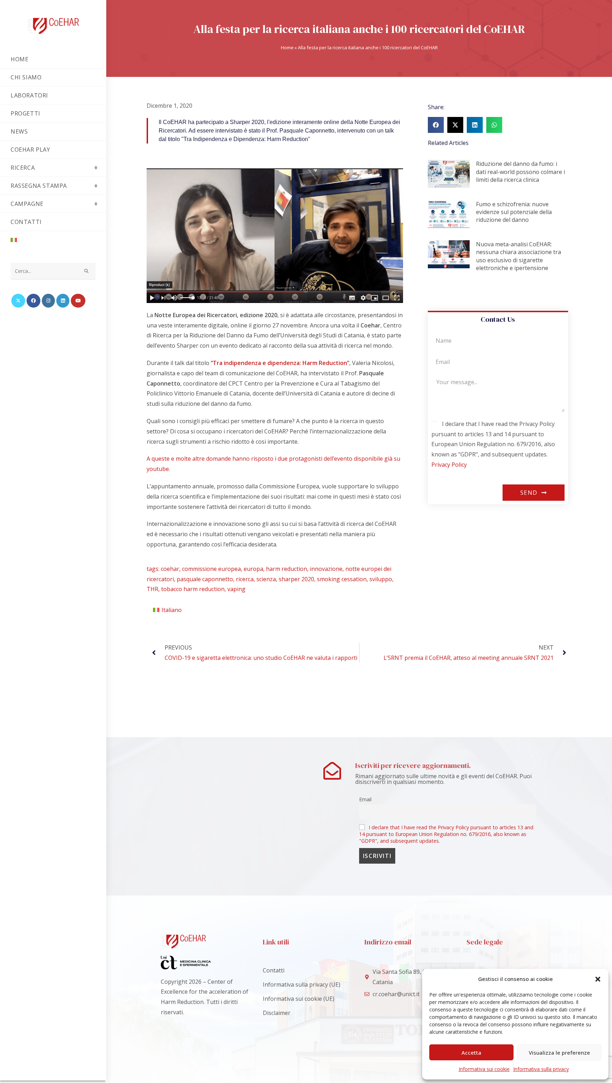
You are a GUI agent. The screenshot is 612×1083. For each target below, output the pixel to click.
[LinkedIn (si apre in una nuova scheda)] (62, 301)
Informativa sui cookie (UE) (298, 998)
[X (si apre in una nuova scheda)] (18, 301)
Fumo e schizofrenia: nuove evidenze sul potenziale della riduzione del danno (514, 212)
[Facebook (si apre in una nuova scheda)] (33, 301)
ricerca (245, 579)
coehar (170, 569)
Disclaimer (276, 1012)
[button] (597, 979)
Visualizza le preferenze (559, 1052)
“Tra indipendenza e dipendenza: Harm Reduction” (280, 363)
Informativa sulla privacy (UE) (301, 984)
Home (287, 47)
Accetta (471, 1052)
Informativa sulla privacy (541, 1069)
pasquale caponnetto (205, 579)
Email (365, 799)
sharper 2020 (296, 579)
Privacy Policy (449, 464)
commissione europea (211, 569)
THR (152, 589)
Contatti (273, 970)
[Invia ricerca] (87, 271)
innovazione (326, 569)
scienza (266, 579)
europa (253, 569)
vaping (236, 589)
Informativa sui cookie (484, 1069)
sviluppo (380, 579)
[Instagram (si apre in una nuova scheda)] (48, 301)
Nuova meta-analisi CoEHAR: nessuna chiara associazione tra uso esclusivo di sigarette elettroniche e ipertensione (518, 256)
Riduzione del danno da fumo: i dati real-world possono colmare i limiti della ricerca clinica (520, 172)
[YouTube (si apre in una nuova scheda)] (78, 301)
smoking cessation (342, 579)
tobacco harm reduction (193, 589)
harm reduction (286, 569)
